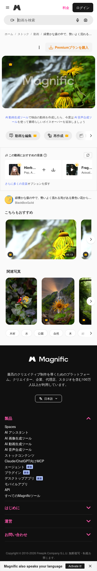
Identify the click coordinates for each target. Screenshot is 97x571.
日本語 (48, 398)
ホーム (9, 34)
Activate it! (75, 566)
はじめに (12, 507)
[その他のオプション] (39, 47)
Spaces (10, 426)
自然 (56, 333)
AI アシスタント (16, 432)
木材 (12, 333)
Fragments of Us (87, 167)
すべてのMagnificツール (22, 495)
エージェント (18, 466)
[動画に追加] (44, 169)
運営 (8, 521)
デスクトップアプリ (23, 478)
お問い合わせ (16, 534)
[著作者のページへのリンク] (9, 200)
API (7, 489)
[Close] (90, 566)
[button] (48, 398)
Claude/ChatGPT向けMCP (24, 461)
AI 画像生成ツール (18, 438)
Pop (26, 172)
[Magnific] (48, 360)
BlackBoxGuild (24, 202)
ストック (23, 34)
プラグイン (17, 472)
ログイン (82, 7)
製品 (8, 418)
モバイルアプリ (16, 484)
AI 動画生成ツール (16, 117)
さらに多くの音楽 (16, 183)
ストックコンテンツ (19, 455)
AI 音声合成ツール (18, 449)
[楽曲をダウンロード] (53, 169)
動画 (36, 34)
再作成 (55, 136)
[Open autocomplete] (10, 20)
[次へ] (91, 135)
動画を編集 (20, 136)
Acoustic (86, 172)
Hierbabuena (30, 167)
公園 (41, 333)
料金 (66, 7)
